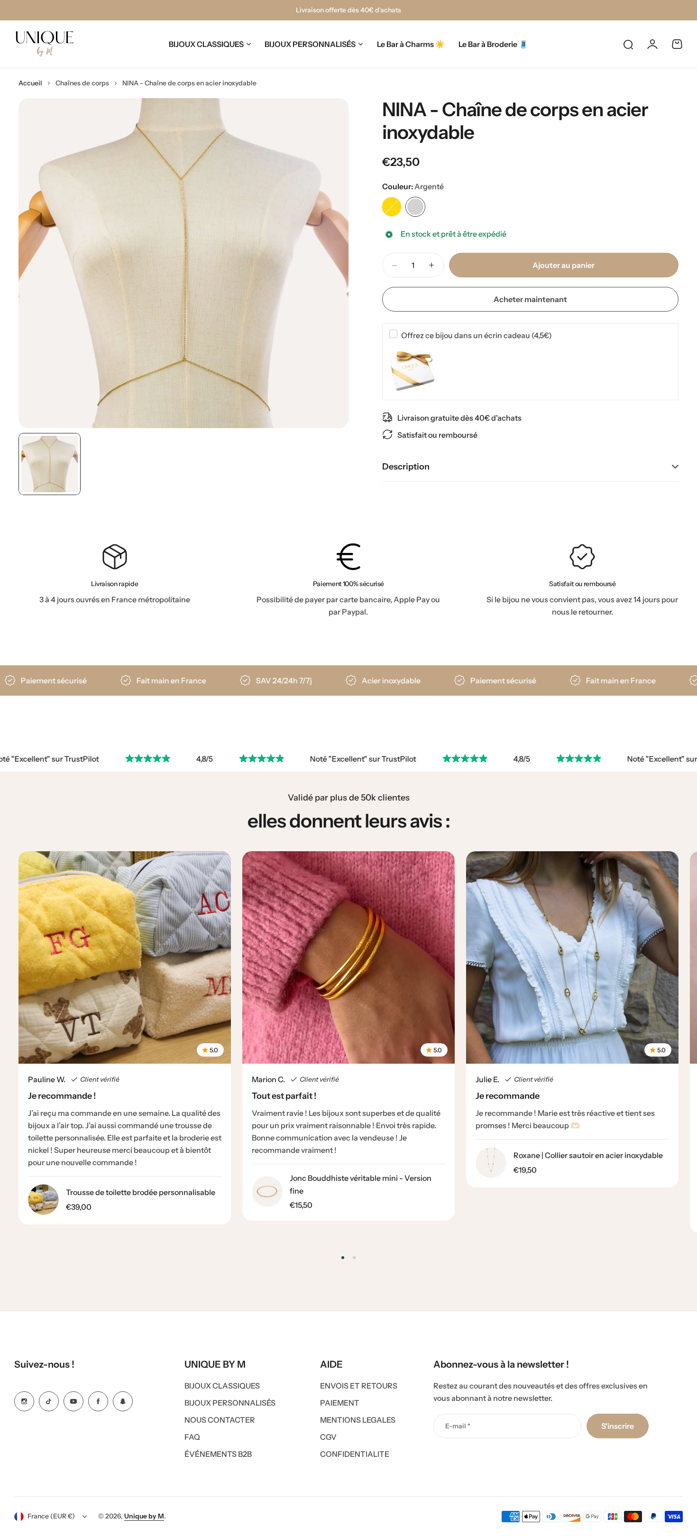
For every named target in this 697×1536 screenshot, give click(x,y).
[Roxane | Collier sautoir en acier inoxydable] (491, 1162)
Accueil (30, 83)
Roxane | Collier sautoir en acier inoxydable (588, 1155)
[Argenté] (415, 206)
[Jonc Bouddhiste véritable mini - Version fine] (267, 1191)
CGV (328, 1437)
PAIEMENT (339, 1402)
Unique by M (144, 1516)
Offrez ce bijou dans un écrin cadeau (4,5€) (476, 335)
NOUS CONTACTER (219, 1420)
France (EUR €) (51, 1516)
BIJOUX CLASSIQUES (206, 44)
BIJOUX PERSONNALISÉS (310, 44)
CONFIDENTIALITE (354, 1454)
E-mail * (457, 1426)
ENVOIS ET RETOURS (358, 1385)
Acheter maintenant (530, 299)
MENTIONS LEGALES (357, 1420)
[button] (342, 1257)
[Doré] (391, 206)
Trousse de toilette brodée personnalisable (140, 1192)
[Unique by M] (44, 44)
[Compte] (652, 44)
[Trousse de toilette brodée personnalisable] (43, 1199)
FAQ (192, 1437)
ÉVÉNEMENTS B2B (218, 1454)
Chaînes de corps (82, 83)
